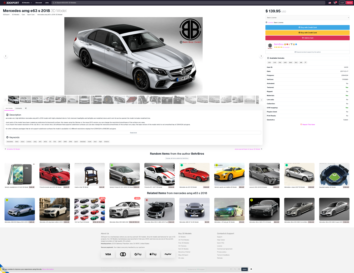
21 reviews (286, 47)
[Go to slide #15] (178, 100)
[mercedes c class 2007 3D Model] (299, 174)
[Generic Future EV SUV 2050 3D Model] (124, 174)
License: (271, 22)
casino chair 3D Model (81, 187)
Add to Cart (308, 38)
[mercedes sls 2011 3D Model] (194, 174)
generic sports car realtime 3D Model (226, 187)
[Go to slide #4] (49, 100)
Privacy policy (221, 252)
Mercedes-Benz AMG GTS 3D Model (260, 222)
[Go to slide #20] (237, 100)
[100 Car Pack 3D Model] (89, 209)
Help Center (221, 240)
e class (29, 141)
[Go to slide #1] (13, 100)
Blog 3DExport (183, 255)
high (100, 141)
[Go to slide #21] (249, 100)
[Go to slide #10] (119, 100)
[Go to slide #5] (60, 100)
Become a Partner (184, 252)
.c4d (274, 62)
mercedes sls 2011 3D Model (188, 187)
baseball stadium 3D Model (327, 187)
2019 (70, 141)
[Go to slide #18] (214, 100)
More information (48, 269)
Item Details (9, 108)
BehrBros (279, 44)
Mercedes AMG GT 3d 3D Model (189, 222)
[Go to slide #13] (155, 100)
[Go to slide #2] (25, 100)
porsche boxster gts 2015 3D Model (50, 187)
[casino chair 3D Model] (89, 174)
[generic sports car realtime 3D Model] (229, 174)
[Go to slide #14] (167, 100)
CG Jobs (181, 258)
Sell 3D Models (183, 249)
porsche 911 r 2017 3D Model (153, 187)
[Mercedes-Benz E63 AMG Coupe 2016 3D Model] (334, 209)
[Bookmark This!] (32, 183)
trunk (89, 141)
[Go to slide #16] (190, 100)
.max (290, 62)
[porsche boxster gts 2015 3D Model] (54, 174)
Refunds (220, 258)
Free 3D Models (183, 243)
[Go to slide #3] (37, 100)
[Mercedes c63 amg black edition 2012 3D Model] (54, 209)
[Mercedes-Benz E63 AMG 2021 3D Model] (124, 209)
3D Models (182, 237)
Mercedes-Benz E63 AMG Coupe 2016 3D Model (334, 222)
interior (106, 141)
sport (76, 141)
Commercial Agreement (224, 249)
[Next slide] (261, 56)
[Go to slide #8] (96, 100)
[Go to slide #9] (108, 100)
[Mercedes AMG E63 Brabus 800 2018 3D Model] (20, 209)
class (22, 141)
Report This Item (309, 125)
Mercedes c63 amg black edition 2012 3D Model (54, 222)
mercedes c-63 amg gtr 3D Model (225, 222)
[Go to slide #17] (202, 100)
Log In (342, 3)
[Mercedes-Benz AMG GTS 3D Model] (264, 209)
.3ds (269, 62)
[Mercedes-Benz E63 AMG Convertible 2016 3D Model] (299, 209)
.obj (296, 62)
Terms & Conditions (223, 255)
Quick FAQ (220, 243)
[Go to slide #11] (131, 100)
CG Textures (182, 246)
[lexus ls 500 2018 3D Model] (264, 174)
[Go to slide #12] (143, 100)
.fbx (279, 62)
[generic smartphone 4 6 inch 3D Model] (20, 174)
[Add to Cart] (28, 183)
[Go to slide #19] (226, 100)
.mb (301, 62)
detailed (82, 141)
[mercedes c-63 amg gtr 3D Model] (229, 209)
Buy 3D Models (184, 233)
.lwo (285, 62)
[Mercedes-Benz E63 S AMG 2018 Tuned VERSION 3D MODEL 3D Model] (159, 209)
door (95, 141)
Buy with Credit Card (309, 27)
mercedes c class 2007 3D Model (294, 187)
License (219, 246)
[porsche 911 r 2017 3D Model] (159, 174)
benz (16, 141)
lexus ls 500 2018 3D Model (258, 187)
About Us (105, 233)
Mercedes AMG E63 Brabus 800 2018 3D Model (19, 222)
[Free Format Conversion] (305, 62)
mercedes (10, 141)
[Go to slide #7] (84, 100)
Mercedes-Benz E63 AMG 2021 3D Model (122, 222)
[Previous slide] (6, 56)
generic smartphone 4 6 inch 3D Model (16, 187)
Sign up (349, 3)
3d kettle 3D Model (13, 149)
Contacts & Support (225, 233)
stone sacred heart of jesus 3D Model (247, 149)
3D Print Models (183, 240)
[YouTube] (251, 269)
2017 (59, 141)
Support (219, 237)
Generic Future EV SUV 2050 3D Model (121, 187)
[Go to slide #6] (72, 100)
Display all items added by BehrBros (177, 158)
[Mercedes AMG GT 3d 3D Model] (194, 209)
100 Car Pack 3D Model (82, 222)
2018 (65, 141)
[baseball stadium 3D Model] (334, 174)
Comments (18, 108)
